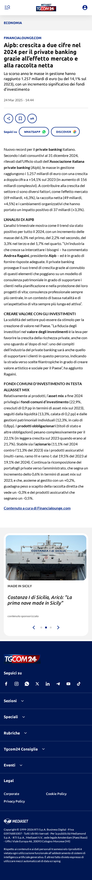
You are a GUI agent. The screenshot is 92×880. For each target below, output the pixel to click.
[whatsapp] (27, 683)
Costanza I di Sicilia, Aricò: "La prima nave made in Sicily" (40, 600)
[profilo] (85, 7)
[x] (37, 683)
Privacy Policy (14, 801)
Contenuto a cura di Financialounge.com (37, 508)
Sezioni (10, 701)
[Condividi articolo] (8, 118)
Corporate (11, 794)
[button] (46, 7)
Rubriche (12, 733)
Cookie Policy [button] (56, 794)
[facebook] (6, 683)
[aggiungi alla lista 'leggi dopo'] (20, 118)
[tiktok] (78, 683)
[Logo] (46, 7)
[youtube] (68, 683)
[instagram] (16, 683)
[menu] (7, 7)
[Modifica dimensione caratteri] (32, 118)
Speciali (11, 717)
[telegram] (58, 683)
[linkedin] (47, 683)
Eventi (9, 765)
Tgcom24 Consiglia (21, 749)
